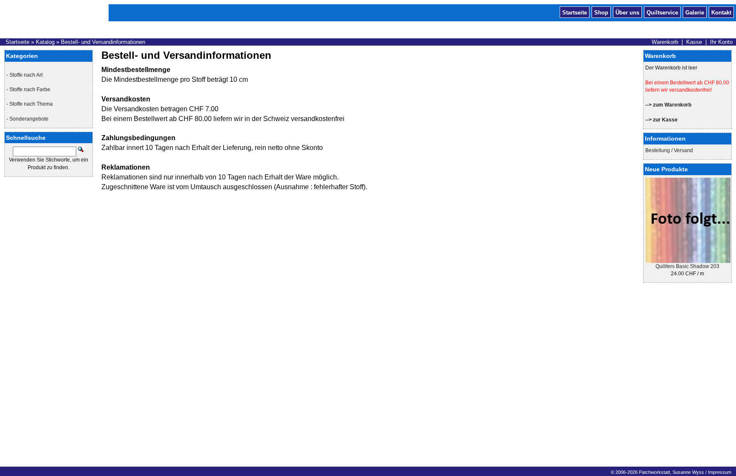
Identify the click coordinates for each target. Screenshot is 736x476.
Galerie (694, 11)
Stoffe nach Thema (31, 104)
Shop (601, 11)
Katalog (45, 42)
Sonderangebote (29, 119)
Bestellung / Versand (669, 150)
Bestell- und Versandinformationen (103, 42)
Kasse (694, 42)
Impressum (719, 472)
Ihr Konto (721, 42)
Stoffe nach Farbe (29, 89)
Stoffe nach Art (26, 75)
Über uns (627, 11)
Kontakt (721, 11)
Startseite (574, 11)
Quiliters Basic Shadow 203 (687, 266)
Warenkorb (665, 42)
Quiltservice (662, 11)
